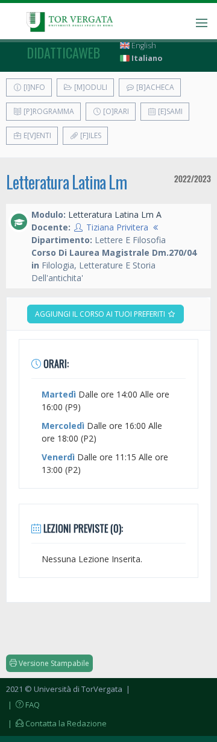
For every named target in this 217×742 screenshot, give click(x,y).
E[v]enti (36, 135)
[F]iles (89, 135)
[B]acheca (154, 87)
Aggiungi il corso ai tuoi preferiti (101, 314)
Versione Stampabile (53, 663)
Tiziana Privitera (117, 227)
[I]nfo (33, 87)
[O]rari (115, 111)
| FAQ (23, 704)
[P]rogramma (48, 111)
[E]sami (169, 111)
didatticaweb (63, 52)
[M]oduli (89, 87)
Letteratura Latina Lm (66, 182)
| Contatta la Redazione (56, 723)
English (143, 45)
